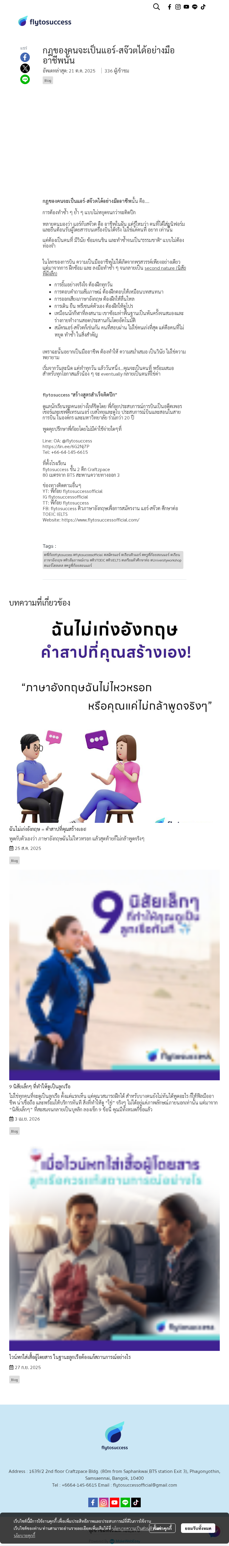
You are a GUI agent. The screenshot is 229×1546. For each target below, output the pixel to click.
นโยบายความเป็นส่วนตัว (133, 1528)
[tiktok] (203, 6)
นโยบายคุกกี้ (24, 1535)
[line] (194, 6)
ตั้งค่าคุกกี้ (162, 1528)
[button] (156, 6)
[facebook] (169, 6)
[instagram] (178, 6)
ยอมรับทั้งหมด (198, 1528)
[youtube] (186, 6)
